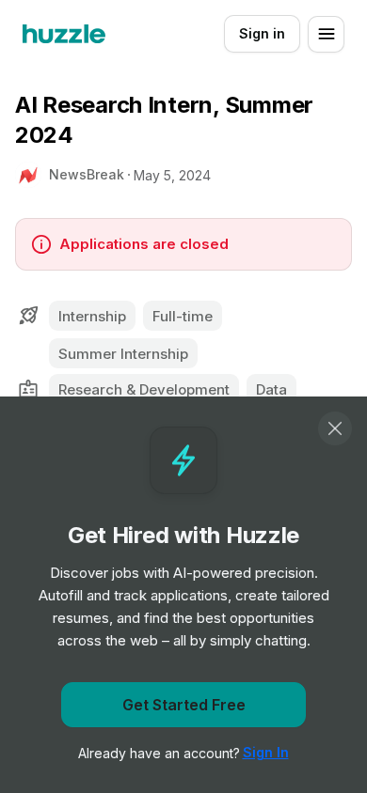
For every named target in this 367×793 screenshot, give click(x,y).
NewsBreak (86, 174)
